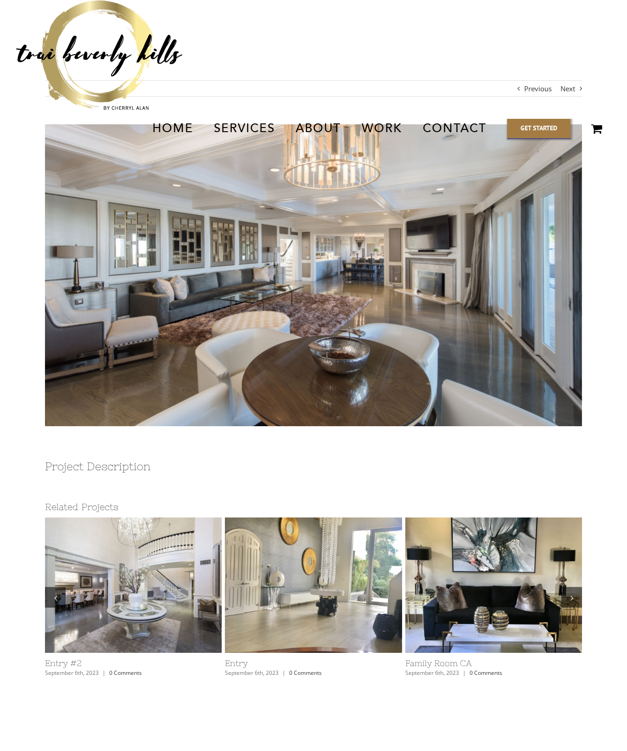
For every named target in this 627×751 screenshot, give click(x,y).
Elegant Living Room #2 (273, 663)
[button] (55, 597)
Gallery (135, 585)
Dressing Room (76, 663)
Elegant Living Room (446, 663)
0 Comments (125, 673)
